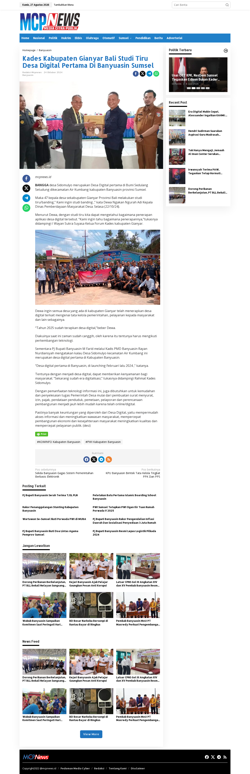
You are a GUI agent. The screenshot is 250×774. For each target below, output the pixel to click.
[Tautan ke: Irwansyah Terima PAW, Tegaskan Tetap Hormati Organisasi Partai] (177, 175)
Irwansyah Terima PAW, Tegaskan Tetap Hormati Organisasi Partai (204, 171)
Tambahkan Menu (64, 4)
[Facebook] (86, 459)
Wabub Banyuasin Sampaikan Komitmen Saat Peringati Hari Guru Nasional (41, 622)
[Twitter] (94, 459)
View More (91, 734)
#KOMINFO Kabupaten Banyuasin (58, 442)
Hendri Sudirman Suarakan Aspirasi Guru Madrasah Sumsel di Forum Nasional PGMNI (205, 132)
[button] (227, 5)
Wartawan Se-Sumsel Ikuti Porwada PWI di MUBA (54, 518)
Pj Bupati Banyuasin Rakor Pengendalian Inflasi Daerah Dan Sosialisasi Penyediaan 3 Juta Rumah (124, 520)
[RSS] (109, 459)
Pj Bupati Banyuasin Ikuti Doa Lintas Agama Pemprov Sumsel (50, 532)
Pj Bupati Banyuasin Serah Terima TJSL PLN (50, 495)
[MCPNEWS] (50, 21)
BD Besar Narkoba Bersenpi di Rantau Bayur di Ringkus (88, 622)
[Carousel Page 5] (208, 88)
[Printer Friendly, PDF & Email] (41, 434)
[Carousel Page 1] (189, 88)
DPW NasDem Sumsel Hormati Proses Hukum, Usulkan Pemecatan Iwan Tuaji (198, 77)
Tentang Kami (118, 768)
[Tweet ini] (143, 74)
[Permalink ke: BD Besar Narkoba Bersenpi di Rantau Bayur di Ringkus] (91, 604)
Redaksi (99, 768)
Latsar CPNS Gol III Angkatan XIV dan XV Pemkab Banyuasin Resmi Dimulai (137, 583)
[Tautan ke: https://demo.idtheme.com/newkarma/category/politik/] (225, 50)
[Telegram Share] (149, 74)
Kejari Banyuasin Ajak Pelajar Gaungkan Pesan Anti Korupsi (88, 583)
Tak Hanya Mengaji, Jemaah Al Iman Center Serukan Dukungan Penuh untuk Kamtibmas (206, 152)
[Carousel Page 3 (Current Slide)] (198, 88)
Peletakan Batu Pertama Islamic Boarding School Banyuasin (124, 497)
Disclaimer (138, 768)
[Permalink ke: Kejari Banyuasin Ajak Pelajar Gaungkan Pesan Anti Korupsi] (91, 565)
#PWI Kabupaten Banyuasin (103, 442)
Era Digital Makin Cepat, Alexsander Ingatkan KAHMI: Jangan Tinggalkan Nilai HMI (206, 113)
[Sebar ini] (136, 74)
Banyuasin (27, 75)
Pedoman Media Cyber (75, 768)
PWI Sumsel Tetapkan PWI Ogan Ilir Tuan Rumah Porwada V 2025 (123, 508)
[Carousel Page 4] (203, 88)
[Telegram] (101, 459)
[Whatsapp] (156, 74)
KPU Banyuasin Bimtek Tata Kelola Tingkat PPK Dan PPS (133, 473)
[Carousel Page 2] (194, 88)
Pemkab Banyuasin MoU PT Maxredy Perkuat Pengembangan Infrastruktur (138, 622)
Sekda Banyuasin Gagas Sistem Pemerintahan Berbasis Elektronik (64, 473)
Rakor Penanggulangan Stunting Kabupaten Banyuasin (50, 508)
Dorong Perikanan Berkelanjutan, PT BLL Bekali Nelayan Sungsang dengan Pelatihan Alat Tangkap (44, 583)
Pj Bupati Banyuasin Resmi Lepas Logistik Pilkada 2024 (124, 532)
